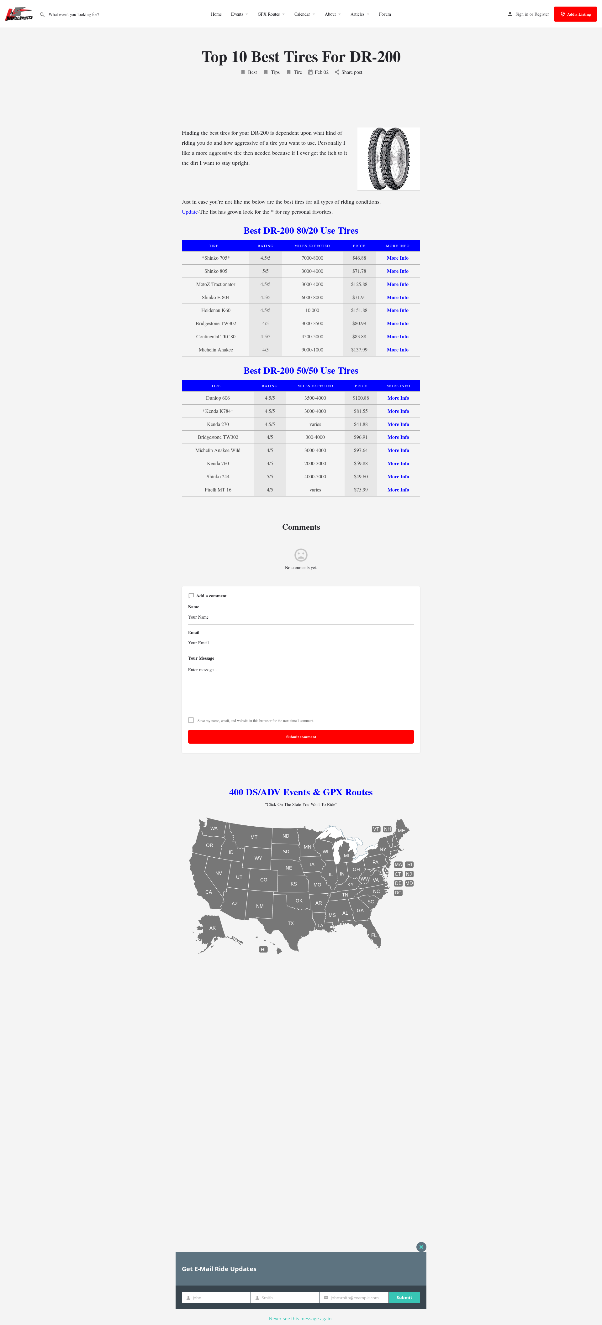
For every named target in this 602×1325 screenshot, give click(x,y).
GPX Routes (269, 14)
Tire (298, 72)
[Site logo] (19, 13)
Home (216, 14)
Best (252, 72)
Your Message (201, 658)
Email (193, 632)
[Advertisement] (301, 107)
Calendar (302, 14)
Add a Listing (579, 14)
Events (237, 14)
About (330, 14)
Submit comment (301, 737)
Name (193, 607)
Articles (357, 14)
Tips (275, 72)
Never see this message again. (301, 1319)
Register (542, 14)
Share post (351, 72)
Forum (385, 14)
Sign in (521, 14)
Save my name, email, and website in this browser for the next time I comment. (256, 720)
